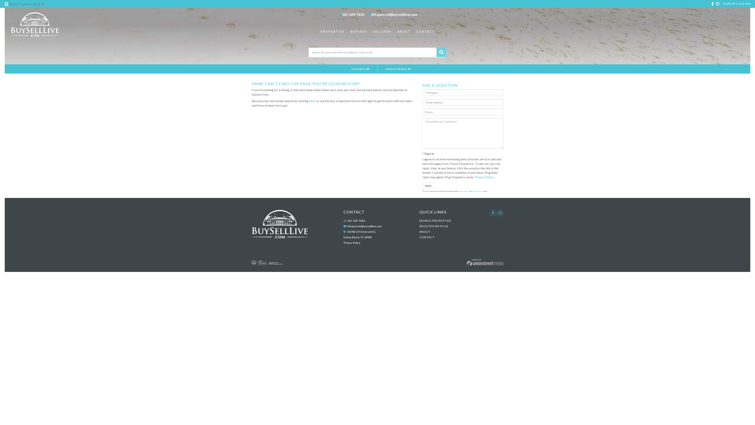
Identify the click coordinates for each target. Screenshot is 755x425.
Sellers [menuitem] (381, 31)
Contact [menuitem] (425, 31)
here (312, 101)
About (424, 231)
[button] (441, 52)
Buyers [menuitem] (357, 31)
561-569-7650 (353, 14)
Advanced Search (396, 68)
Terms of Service (477, 191)
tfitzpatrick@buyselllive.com (394, 14)
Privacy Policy (484, 177)
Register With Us (433, 226)
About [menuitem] (404, 31)
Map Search (358, 68)
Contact (427, 237)
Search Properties (435, 220)
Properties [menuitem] (332, 31)
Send (428, 185)
